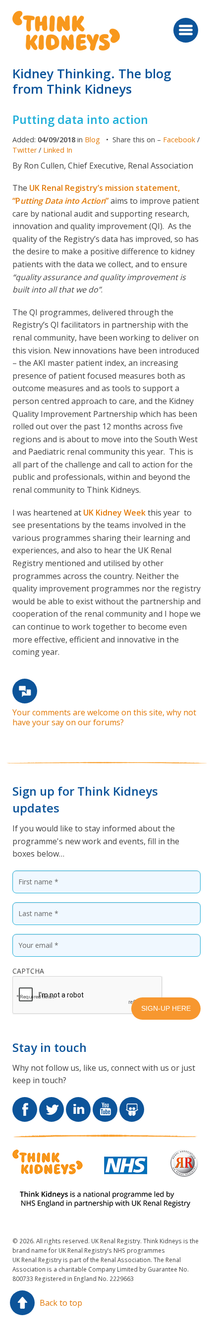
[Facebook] (24, 1103)
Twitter (24, 150)
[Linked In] (78, 1103)
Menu (185, 30)
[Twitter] (51, 1103)
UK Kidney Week (114, 512)
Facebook (179, 139)
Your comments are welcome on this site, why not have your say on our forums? (104, 717)
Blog (92, 139)
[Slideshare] (131, 1103)
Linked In (57, 150)
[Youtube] (105, 1103)
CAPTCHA (28, 971)
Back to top (61, 1302)
